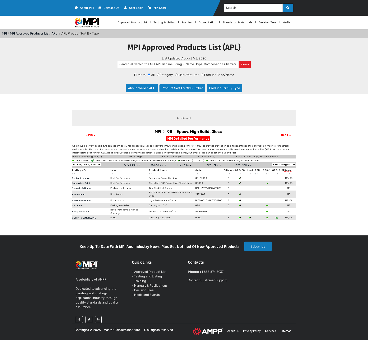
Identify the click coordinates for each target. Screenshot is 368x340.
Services (270, 331)
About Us (233, 331)
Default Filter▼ (132, 165)
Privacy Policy (252, 331)
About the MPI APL (142, 88)
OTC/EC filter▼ (158, 165)
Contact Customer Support (207, 280)
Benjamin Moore (81, 178)
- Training (139, 281)
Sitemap (286, 331)
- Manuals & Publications (150, 285)
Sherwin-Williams (81, 188)
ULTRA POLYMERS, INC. (84, 217)
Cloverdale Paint (81, 183)
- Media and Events (146, 295)
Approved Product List (132, 22)
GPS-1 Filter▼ (214, 165)
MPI (4, 33)
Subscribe (258, 246)
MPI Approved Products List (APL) (34, 33)
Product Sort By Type (224, 88)
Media (286, 22)
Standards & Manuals (237, 22)
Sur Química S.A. (81, 211)
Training (187, 22)
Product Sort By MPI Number (182, 88)
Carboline (77, 205)
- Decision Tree (143, 290)
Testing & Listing (164, 22)
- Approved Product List (149, 272)
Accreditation (207, 22)
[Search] (288, 8)
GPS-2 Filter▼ (243, 165)
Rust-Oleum (78, 194)
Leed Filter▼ (184, 165)
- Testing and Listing (147, 276)
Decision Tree (267, 22)
